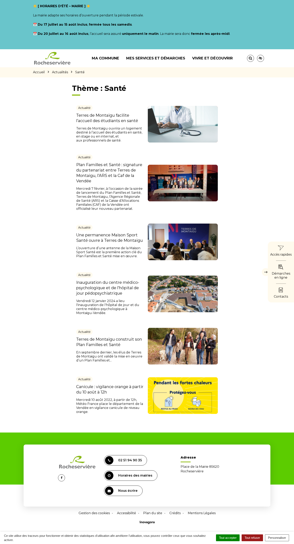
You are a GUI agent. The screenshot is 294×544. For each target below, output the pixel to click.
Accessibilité (126, 513)
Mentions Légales (202, 513)
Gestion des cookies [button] (94, 513)
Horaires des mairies (135, 475)
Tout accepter (228, 537)
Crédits (175, 513)
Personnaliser (277, 537)
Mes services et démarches (155, 58)
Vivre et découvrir (212, 58)
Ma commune (105, 58)
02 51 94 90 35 (130, 460)
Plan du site (152, 513)
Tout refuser (252, 537)
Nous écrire (128, 491)
